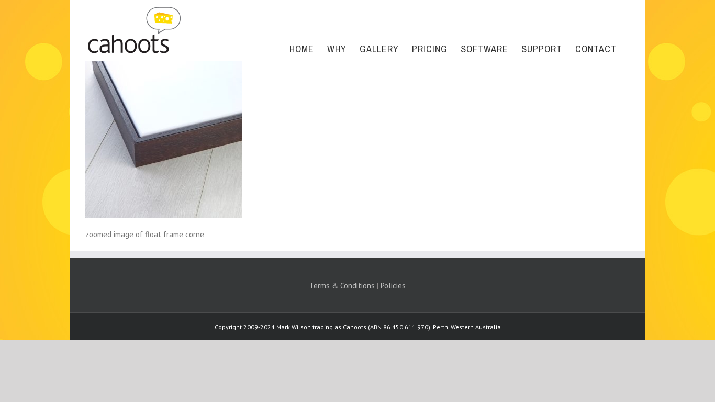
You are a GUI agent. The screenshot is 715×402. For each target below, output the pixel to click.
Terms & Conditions (342, 286)
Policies (393, 286)
